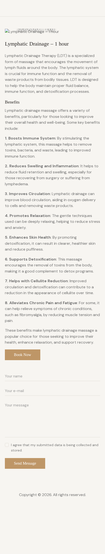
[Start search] (96, 8)
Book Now (22, 355)
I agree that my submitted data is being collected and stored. (54, 447)
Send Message (25, 463)
